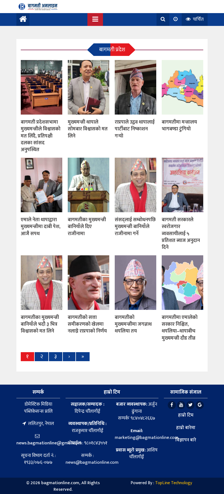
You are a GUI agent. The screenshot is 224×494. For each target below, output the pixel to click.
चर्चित (198, 19)
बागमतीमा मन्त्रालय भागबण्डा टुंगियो (179, 125)
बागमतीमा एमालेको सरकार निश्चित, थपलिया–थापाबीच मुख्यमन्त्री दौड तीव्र (180, 327)
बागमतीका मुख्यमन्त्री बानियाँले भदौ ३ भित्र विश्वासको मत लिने (40, 324)
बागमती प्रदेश (112, 49)
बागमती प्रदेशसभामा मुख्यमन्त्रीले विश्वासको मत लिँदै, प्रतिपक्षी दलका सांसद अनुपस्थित (40, 136)
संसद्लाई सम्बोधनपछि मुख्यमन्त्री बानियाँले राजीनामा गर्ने (135, 227)
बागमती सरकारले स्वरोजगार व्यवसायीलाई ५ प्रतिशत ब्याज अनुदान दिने (181, 234)
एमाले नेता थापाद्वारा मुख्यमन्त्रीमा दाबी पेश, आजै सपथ (40, 227)
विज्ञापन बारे (185, 440)
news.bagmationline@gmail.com (49, 443)
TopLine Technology (173, 483)
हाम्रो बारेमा (185, 428)
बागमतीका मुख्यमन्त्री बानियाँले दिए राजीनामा (87, 227)
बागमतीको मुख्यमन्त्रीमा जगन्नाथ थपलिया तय (133, 324)
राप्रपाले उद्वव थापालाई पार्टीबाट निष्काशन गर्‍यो (135, 129)
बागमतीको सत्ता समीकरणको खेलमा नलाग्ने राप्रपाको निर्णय (87, 324)
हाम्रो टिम (185, 415)
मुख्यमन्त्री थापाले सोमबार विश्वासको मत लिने (88, 129)
